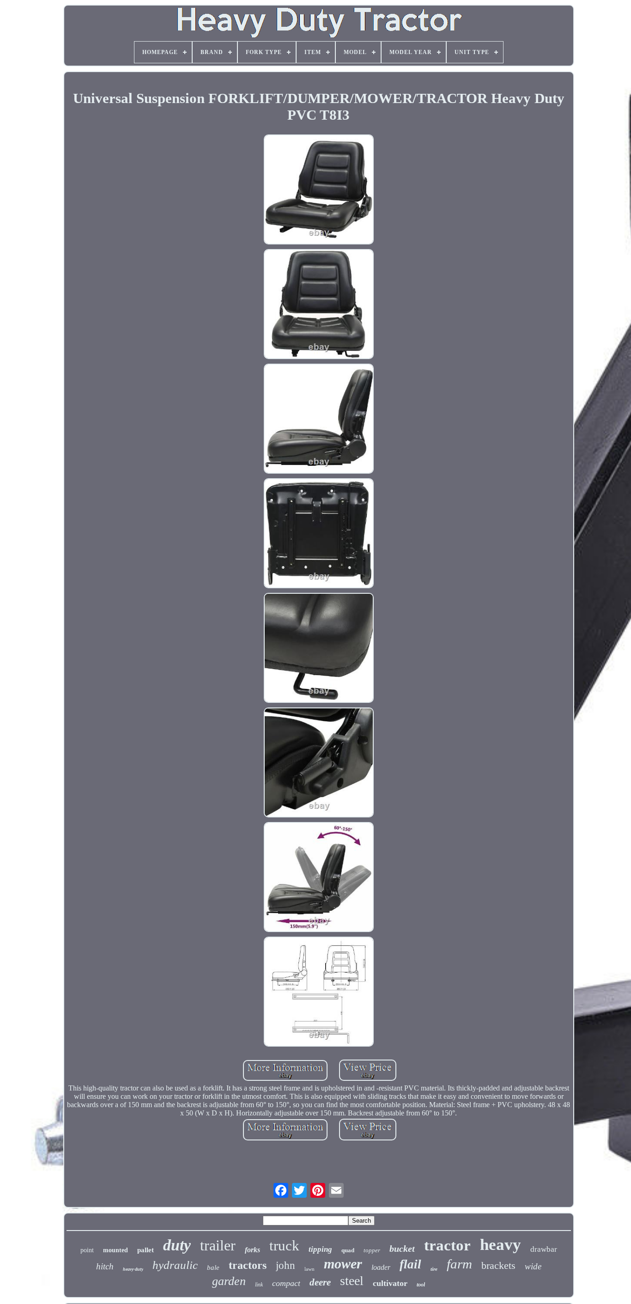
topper (372, 1250)
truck (284, 1245)
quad (347, 1250)
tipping (320, 1249)
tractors (248, 1265)
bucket (402, 1248)
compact (286, 1283)
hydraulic (175, 1265)
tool (421, 1284)
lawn (309, 1269)
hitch (105, 1266)
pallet (145, 1250)
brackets (498, 1265)
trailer (218, 1245)
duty (177, 1245)
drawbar (543, 1249)
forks (252, 1250)
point (87, 1250)
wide (533, 1266)
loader (380, 1267)
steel (352, 1281)
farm (459, 1263)
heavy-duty (133, 1269)
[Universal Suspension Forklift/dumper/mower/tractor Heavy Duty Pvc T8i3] (319, 190)
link (259, 1284)
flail (410, 1264)
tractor (447, 1245)
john (285, 1265)
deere (320, 1282)
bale (213, 1267)
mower (343, 1263)
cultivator (390, 1283)
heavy (500, 1245)
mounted (115, 1250)
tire (434, 1269)
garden (229, 1281)
